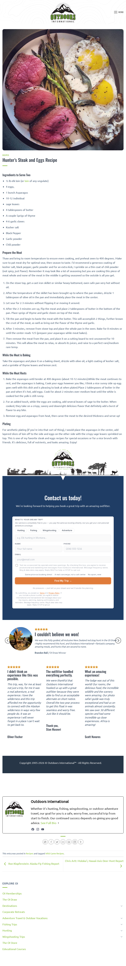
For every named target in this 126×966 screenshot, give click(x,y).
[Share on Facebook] (51, 842)
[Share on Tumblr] (81, 842)
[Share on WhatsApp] (45, 842)
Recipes (5, 155)
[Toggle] (122, 906)
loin (27, 180)
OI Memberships (12, 893)
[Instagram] (38, 829)
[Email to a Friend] (63, 842)
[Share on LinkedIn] (75, 842)
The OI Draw (9, 899)
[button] (119, 12)
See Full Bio (48, 823)
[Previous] (8, 640)
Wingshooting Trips (13, 936)
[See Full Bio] (58, 823)
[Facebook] (33, 829)
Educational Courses (14, 949)
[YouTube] (43, 829)
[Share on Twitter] (57, 842)
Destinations (9, 905)
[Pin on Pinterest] (69, 842)
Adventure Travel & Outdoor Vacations (25, 918)
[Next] (118, 640)
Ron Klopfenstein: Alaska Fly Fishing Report (33, 863)
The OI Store (9, 942)
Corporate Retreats (13, 911)
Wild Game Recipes (54, 853)
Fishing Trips (9, 924)
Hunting (7, 930)
